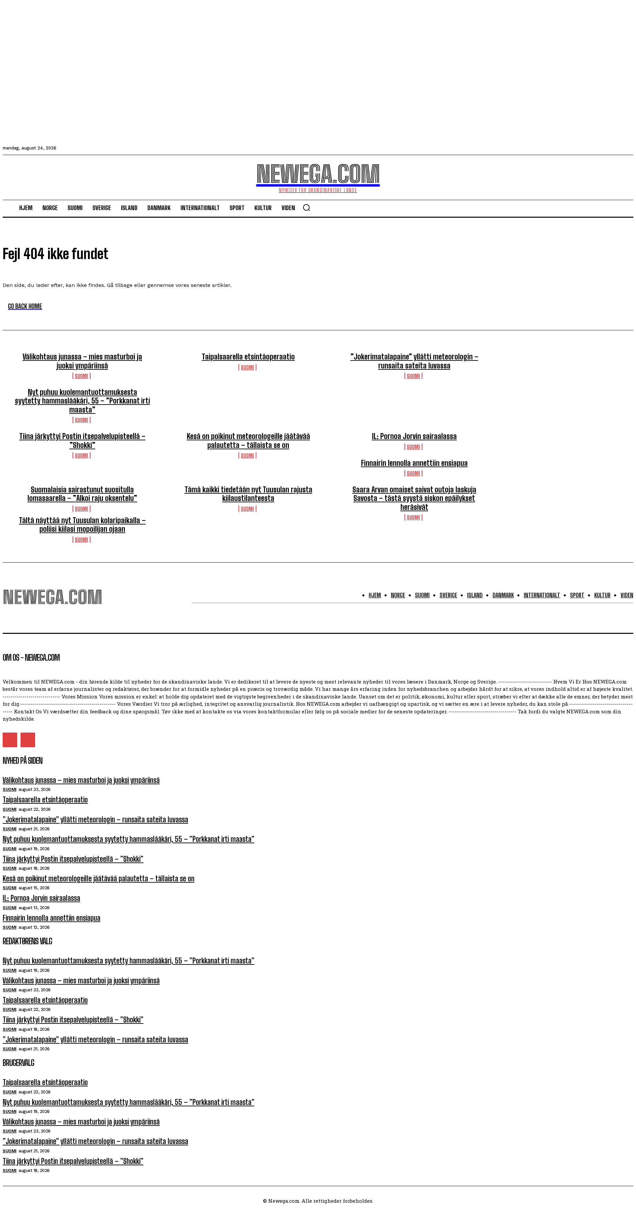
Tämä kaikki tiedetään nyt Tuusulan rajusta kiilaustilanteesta (248, 494)
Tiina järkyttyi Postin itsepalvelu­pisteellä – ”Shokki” (82, 440)
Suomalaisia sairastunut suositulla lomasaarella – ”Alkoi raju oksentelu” (82, 494)
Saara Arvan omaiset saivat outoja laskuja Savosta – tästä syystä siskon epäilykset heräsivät (414, 498)
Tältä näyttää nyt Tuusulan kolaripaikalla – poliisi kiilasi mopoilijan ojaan (82, 524)
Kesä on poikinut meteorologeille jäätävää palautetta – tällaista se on (248, 440)
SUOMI (81, 376)
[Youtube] (28, 740)
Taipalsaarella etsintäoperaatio (248, 356)
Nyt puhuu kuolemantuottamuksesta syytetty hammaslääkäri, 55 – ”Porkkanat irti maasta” (82, 401)
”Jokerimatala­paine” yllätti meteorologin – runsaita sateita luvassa (414, 361)
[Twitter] (10, 740)
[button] (306, 207)
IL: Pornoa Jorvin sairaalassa (414, 436)
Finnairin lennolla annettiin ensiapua (414, 463)
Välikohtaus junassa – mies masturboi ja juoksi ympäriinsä (82, 361)
